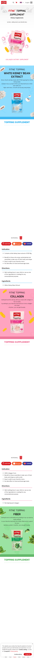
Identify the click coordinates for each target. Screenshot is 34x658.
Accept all (27, 654)
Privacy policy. (14, 651)
